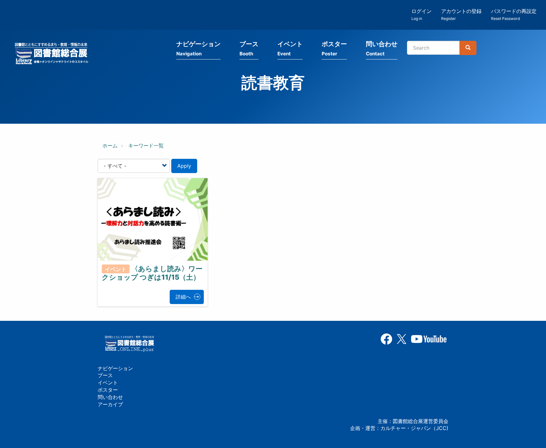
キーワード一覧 (146, 145)
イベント (290, 48)
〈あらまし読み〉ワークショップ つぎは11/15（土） (152, 272)
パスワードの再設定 (514, 14)
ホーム (110, 145)
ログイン (421, 14)
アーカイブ (110, 404)
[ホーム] (53, 54)
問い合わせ (381, 48)
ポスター (334, 48)
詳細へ (183, 297)
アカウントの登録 (461, 14)
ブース (249, 48)
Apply (184, 166)
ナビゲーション (198, 48)
